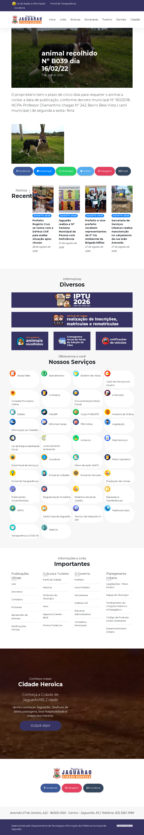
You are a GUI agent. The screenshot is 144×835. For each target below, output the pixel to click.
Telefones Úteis (120, 510)
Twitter (87, 171)
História (47, 587)
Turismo (107, 19)
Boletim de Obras (91, 375)
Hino (45, 606)
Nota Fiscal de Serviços (24, 465)
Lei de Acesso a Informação (31, 3)
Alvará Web (23, 375)
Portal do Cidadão (59, 475)
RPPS (20, 510)
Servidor (121, 19)
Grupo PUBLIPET (90, 414)
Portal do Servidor (91, 475)
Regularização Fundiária (57, 497)
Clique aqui (40, 725)
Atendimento (56, 375)
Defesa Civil (81, 603)
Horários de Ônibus (123, 414)
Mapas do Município (117, 595)
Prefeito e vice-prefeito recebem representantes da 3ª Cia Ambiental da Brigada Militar (95, 231)
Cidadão (135, 19)
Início (52, 19)
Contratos (54, 395)
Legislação (118, 424)
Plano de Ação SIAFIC (87, 465)
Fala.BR (53, 414)
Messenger (45, 171)
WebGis (53, 529)
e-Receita (118, 395)
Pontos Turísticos (52, 625)
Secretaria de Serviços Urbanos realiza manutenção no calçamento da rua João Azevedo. (122, 231)
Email (124, 171)
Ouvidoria (19, 8)
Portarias (16, 607)
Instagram (106, 171)
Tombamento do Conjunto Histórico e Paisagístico (116, 606)
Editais (21, 414)
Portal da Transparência (63, 3)
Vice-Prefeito (82, 587)
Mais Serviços (119, 440)
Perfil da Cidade (52, 579)
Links (63, 19)
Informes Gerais (58, 424)
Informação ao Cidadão (24, 430)
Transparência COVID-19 (24, 535)
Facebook (24, 171)
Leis (13, 584)
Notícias (75, 19)
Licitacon (86, 440)
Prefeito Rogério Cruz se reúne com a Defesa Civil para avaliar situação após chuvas (42, 231)
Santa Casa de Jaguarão (56, 516)
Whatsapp (67, 171)
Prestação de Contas (118, 481)
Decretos (16, 591)
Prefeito (79, 579)
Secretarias (91, 19)
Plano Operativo (121, 459)
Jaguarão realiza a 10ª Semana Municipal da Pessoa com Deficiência (67, 230)
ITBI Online (87, 424)
